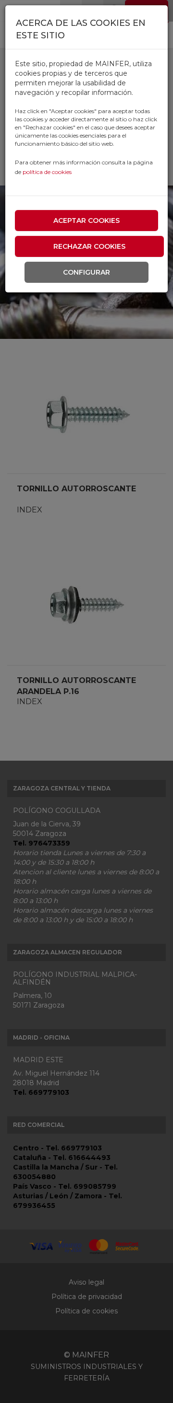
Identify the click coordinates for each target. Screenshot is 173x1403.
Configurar (86, 272)
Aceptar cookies (86, 220)
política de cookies (47, 171)
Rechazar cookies (89, 246)
